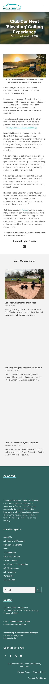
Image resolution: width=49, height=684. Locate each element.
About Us (7, 537)
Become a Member (11, 556)
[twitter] (16, 656)
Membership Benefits (12, 545)
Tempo (25, 210)
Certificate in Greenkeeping (15, 564)
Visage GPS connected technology (22, 127)
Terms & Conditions (37, 678)
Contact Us (8, 576)
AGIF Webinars (9, 572)
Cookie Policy (39, 672)
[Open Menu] (45, 6)
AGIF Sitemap (9, 580)
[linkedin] (5, 656)
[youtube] (21, 656)
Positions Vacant (10, 560)
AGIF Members (9, 552)
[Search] (38, 590)
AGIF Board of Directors (14, 541)
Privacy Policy (23, 672)
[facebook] (11, 656)
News (5, 549)
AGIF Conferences (11, 568)
